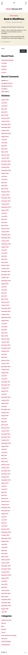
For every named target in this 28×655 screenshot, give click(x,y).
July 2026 (4, 103)
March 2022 (4, 262)
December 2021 (5, 271)
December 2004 (6, 566)
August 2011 (4, 513)
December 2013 (5, 470)
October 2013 (5, 477)
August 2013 (4, 483)
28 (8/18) (3, 69)
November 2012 (5, 507)
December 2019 (5, 345)
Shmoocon (4, 638)
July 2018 (4, 375)
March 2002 (4, 596)
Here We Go (9, 83)
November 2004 (6, 569)
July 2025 (4, 139)
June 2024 (4, 179)
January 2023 (5, 231)
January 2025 (5, 158)
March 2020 (4, 336)
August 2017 (4, 391)
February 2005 (5, 559)
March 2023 (4, 225)
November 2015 (5, 409)
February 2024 (5, 191)
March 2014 (4, 461)
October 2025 (5, 130)
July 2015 (4, 418)
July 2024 (4, 176)
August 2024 (5, 173)
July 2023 (4, 213)
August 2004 (5, 578)
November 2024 (5, 164)
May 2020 (4, 329)
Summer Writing (6, 641)
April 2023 (4, 222)
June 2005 (4, 547)
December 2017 (5, 382)
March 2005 (4, 556)
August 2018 (4, 372)
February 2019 (5, 360)
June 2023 (4, 216)
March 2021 (4, 299)
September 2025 (6, 133)
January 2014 (5, 467)
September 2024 (6, 170)
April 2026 (4, 112)
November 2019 (5, 348)
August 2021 (4, 283)
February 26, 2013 (18, 22)
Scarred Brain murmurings (8, 635)
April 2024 (4, 185)
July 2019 (4, 354)
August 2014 (4, 446)
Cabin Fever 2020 (6, 620)
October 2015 (5, 412)
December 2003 (6, 593)
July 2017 (4, 394)
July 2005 (4, 544)
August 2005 (5, 541)
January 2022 (5, 268)
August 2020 (5, 320)
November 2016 (5, 397)
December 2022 (5, 234)
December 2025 (5, 124)
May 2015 (4, 421)
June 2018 (4, 378)
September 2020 (6, 317)
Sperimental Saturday (7, 60)
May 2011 (4, 523)
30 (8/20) (4, 63)
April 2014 (4, 458)
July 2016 (4, 406)
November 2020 (6, 311)
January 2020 (5, 342)
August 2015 (4, 415)
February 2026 (5, 118)
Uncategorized (14, 15)
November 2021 (5, 274)
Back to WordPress (14, 18)
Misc (2, 626)
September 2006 (6, 532)
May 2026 (4, 109)
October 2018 (5, 369)
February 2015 (5, 428)
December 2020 (6, 308)
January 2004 (5, 590)
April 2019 (4, 357)
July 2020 (4, 323)
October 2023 (5, 204)
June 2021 (4, 290)
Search (2, 48)
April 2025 (4, 149)
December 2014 (5, 434)
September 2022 (6, 244)
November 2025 (5, 127)
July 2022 (4, 250)
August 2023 (5, 210)
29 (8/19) (3, 66)
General (3, 623)
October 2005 (5, 535)
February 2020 (5, 339)
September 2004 (6, 575)
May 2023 (4, 219)
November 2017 (5, 385)
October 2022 (5, 241)
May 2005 (4, 550)
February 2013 (5, 501)
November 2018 (5, 366)
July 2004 (4, 581)
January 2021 (5, 305)
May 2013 (4, 492)
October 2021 (5, 277)
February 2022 (5, 265)
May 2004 (4, 587)
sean (10, 22)
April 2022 (4, 259)
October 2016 (5, 400)
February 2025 (5, 155)
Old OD (3, 632)
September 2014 (6, 443)
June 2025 (4, 142)
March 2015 (4, 424)
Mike (2, 80)
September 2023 (6, 207)
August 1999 (4, 608)
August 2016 (4, 403)
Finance (3, 91)
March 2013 (4, 498)
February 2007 (5, 529)
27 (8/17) (3, 72)
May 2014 (4, 455)
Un (6, 89)
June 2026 (4, 106)
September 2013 (6, 480)
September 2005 (6, 538)
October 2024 (5, 167)
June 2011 (4, 520)
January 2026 (5, 121)
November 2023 (5, 201)
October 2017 (5, 388)
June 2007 (4, 526)
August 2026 (5, 99)
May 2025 (4, 145)
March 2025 (4, 152)
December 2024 (5, 161)
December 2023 (5, 198)
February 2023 (5, 228)
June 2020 (4, 326)
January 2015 (5, 431)
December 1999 (5, 602)
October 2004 (5, 572)
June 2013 (4, 489)
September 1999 (6, 605)
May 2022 (4, 256)
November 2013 (5, 474)
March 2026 (4, 115)
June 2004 (4, 584)
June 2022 (4, 253)
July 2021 (4, 287)
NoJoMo (3, 629)
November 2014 (5, 437)
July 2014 (4, 449)
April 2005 (4, 553)
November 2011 (5, 510)
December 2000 (6, 599)
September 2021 (6, 280)
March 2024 (4, 188)
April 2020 (4, 333)
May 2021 (4, 293)
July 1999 (4, 612)
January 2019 (5, 363)
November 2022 (5, 237)
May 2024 (4, 182)
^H (14, 2)
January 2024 (5, 195)
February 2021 (5, 302)
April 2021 (4, 296)
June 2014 (4, 452)
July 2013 (4, 486)
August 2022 (5, 247)
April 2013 (4, 495)
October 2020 (5, 314)
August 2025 (5, 136)
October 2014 (5, 440)
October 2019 (5, 351)
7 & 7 (7, 80)
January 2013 (5, 504)
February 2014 (5, 464)
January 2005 (5, 562)
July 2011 (4, 516)
